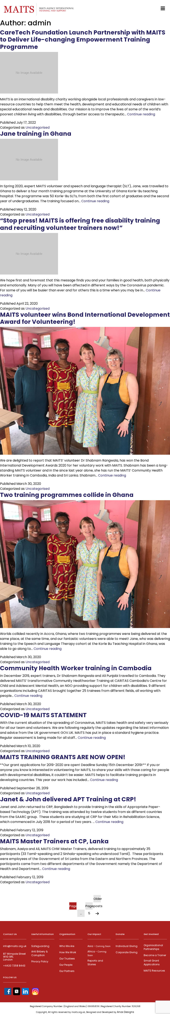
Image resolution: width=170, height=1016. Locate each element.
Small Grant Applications (152, 962)
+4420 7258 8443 (14, 965)
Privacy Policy (39, 961)
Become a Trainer (155, 955)
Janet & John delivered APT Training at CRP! (68, 799)
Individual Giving (126, 946)
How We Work (67, 952)
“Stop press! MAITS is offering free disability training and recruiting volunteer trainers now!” (80, 224)
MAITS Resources (154, 970)
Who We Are (66, 946)
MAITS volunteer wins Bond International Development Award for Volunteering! (85, 318)
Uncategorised (38, 127)
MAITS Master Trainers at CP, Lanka (54, 841)
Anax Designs (125, 1012)
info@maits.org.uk (14, 946)
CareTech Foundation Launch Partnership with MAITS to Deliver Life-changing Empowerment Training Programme (82, 39)
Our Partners (66, 971)
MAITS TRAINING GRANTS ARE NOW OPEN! (62, 757)
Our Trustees (67, 958)
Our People (65, 965)
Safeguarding (40, 946)
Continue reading (141, 114)
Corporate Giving (126, 952)
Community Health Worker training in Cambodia (76, 668)
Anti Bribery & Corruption (39, 953)
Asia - (98, 946)
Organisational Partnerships (153, 947)
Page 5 (89, 907)
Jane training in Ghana (35, 133)
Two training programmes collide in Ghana (67, 495)
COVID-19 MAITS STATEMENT (43, 715)
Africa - (96, 953)
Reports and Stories (95, 962)
